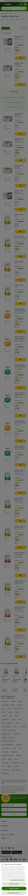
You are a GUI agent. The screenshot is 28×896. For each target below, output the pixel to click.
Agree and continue (14, 888)
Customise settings (14, 884)
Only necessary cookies (14, 893)
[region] (14, 879)
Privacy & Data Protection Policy (17, 880)
